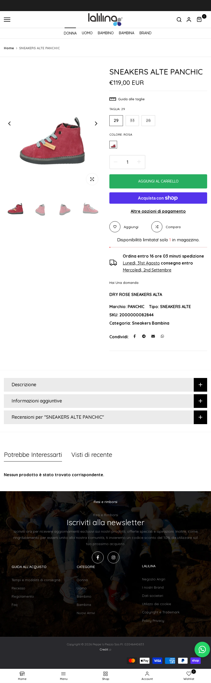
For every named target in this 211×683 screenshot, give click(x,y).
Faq (14, 605)
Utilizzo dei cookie (156, 604)
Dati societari (152, 596)
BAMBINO (106, 33)
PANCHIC (136, 306)
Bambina (84, 605)
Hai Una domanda (123, 283)
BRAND (145, 33)
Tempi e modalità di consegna (36, 580)
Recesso (18, 588)
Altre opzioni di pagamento (158, 211)
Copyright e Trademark (161, 612)
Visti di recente (91, 454)
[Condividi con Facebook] (135, 336)
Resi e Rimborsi (105, 515)
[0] (199, 19)
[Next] (92, 123)
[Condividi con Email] (153, 336)
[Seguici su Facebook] (98, 557)
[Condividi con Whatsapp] (162, 336)
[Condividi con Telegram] (144, 336)
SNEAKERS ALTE (175, 306)
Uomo (82, 588)
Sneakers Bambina (150, 323)
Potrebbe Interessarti (33, 454)
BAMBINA (126, 33)
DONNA (70, 33)
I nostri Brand (153, 587)
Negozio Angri (153, 579)
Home (9, 48)
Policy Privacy (153, 621)
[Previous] (13, 123)
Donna (82, 580)
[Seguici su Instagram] (113, 557)
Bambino (84, 596)
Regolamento (23, 596)
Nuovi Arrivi (86, 613)
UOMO (87, 33)
